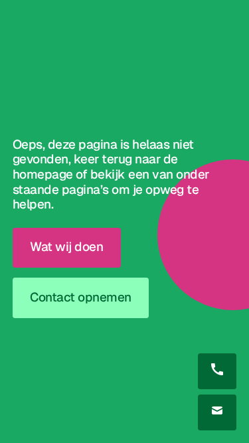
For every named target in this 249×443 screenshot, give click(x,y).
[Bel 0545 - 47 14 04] (217, 371)
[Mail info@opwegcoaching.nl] (217, 412)
